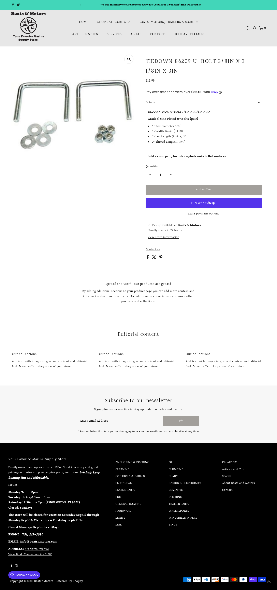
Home (84, 22)
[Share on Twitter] (154, 258)
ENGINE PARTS (125, 490)
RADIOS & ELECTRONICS (185, 483)
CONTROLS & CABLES (130, 476)
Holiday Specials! (189, 34)
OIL (171, 462)
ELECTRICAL (123, 483)
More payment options (203, 213)
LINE (118, 524)
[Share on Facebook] (148, 258)
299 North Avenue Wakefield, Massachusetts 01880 (30, 552)
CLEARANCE (230, 462)
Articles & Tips (85, 34)
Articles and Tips (233, 469)
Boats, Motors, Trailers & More (167, 22)
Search (226, 476)
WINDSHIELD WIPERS (183, 517)
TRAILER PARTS (179, 504)
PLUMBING (176, 469)
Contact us (153, 249)
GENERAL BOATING (128, 504)
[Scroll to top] (269, 582)
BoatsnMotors (43, 581)
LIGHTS (120, 517)
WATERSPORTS (179, 511)
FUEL (118, 497)
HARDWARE (123, 511)
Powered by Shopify (69, 581)
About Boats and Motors (238, 483)
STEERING (175, 497)
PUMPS (173, 476)
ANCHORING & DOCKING (132, 462)
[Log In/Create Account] (254, 28)
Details (150, 102)
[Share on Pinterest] (160, 258)
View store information (163, 237)
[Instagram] (18, 5)
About (135, 34)
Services (114, 34)
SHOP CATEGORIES (112, 22)
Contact (157, 34)
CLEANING (122, 469)
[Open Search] (248, 28)
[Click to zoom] (128, 59)
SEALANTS (176, 490)
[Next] (196, 5)
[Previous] (81, 5)
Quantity (152, 166)
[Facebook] (13, 5)
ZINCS (173, 524)
